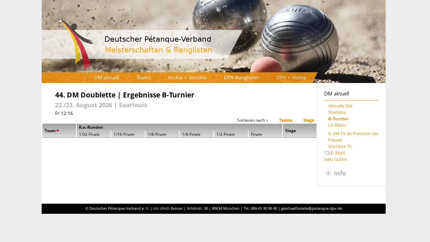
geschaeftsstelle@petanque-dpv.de (311, 208)
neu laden (335, 159)
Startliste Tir (340, 146)
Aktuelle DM (340, 106)
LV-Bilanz (337, 125)
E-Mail (338, 153)
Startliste (337, 112)
